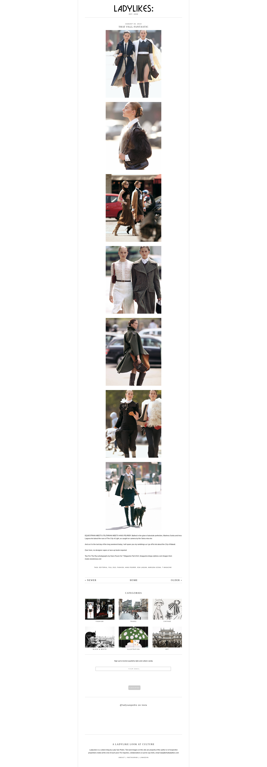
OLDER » (176, 580)
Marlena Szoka (154, 567)
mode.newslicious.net (93, 559)
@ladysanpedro (129, 705)
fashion (120, 567)
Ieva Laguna (142, 567)
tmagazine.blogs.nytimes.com (151, 556)
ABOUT (122, 757)
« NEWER (91, 580)
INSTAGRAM (132, 757)
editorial (103, 567)
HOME (134, 580)
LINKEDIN (144, 757)
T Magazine (167, 567)
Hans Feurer (130, 567)
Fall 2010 (112, 567)
